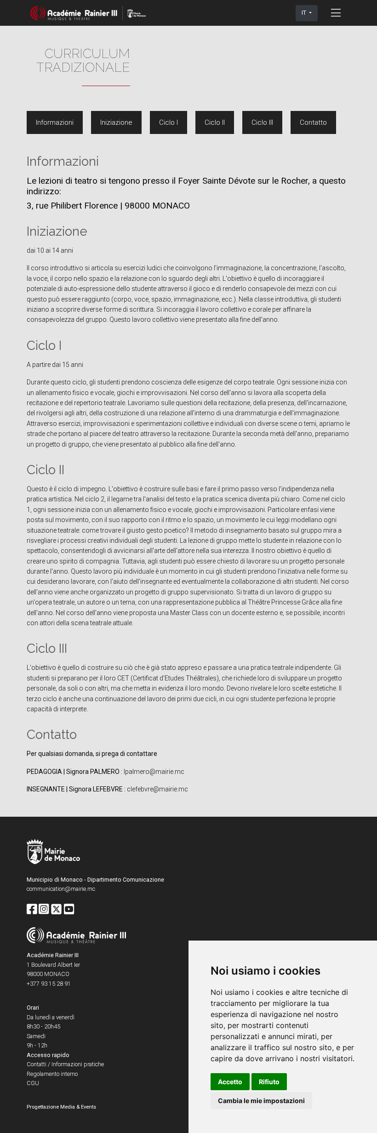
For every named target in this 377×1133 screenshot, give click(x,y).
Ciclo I (168, 122)
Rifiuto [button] (269, 1082)
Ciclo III (262, 122)
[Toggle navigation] (336, 13)
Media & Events (78, 1107)
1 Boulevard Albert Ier (53, 964)
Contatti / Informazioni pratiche (65, 1064)
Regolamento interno (52, 1073)
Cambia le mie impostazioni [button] (261, 1100)
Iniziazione (116, 122)
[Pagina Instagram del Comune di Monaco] (44, 909)
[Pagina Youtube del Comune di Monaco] (69, 909)
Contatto (313, 122)
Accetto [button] (230, 1082)
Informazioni (55, 122)
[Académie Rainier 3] (88, 13)
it (305, 12)
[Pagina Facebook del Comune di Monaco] (32, 909)
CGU (33, 1083)
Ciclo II (215, 122)
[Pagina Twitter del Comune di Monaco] (56, 909)
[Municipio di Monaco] (53, 852)
